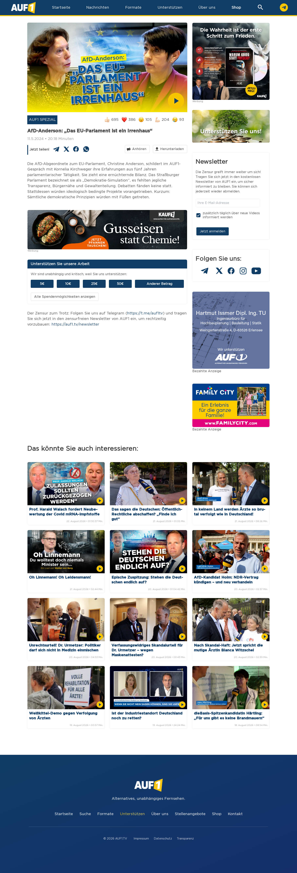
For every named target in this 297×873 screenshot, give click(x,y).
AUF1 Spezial (42, 120)
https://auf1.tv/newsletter (75, 324)
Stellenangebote (190, 814)
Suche (85, 814)
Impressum (141, 838)
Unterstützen (132, 814)
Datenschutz (163, 838)
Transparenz (185, 838)
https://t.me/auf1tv (145, 313)
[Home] (23, 7)
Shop (236, 7)
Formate (105, 814)
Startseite (64, 814)
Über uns (159, 814)
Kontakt (235, 814)
